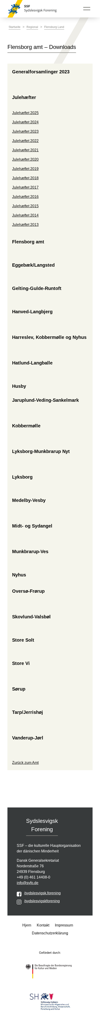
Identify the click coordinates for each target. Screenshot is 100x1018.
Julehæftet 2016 (25, 197)
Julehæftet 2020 (25, 159)
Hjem (26, 925)
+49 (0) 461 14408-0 (33, 877)
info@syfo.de (27, 883)
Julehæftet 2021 (25, 150)
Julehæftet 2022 (25, 141)
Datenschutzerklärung (50, 933)
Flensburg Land (54, 27)
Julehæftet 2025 (25, 113)
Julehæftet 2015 (25, 206)
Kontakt (43, 925)
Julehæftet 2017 (25, 187)
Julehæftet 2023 (25, 131)
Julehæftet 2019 (25, 169)
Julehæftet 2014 (25, 215)
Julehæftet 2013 (25, 225)
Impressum (64, 925)
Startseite (14, 27)
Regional (32, 27)
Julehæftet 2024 (25, 122)
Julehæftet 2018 (25, 178)
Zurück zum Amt (25, 763)
